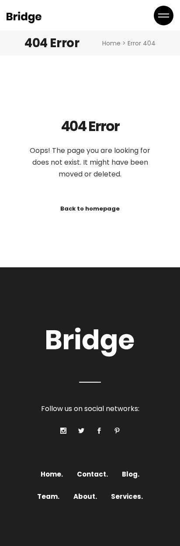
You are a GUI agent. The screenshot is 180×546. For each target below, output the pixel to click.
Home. (52, 474)
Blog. (130, 474)
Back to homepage (90, 208)
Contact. (92, 474)
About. (85, 496)
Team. (48, 496)
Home (111, 43)
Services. (127, 496)
